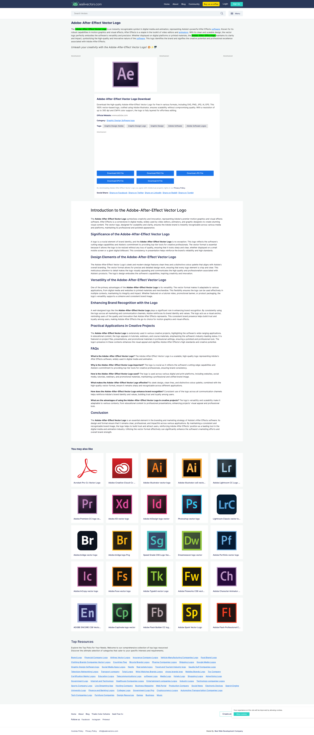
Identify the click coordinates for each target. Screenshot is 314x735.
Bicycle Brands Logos (139, 662)
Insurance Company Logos (145, 657)
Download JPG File (195, 173)
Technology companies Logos (210, 681)
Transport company (110, 671)
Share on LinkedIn (153, 192)
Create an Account (231, 714)
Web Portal (161, 685)
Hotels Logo (179, 676)
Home (167, 4)
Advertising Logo (214, 676)
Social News (197, 685)
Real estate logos (145, 667)
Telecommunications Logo (129, 676)
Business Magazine (144, 685)
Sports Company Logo (81, 685)
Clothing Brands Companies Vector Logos (91, 662)
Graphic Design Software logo (121, 120)
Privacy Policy (91, 731)
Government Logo (79, 681)
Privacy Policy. (180, 188)
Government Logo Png (143, 690)
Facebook (86, 719)
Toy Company (214, 671)
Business (150, 695)
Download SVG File (115, 173)
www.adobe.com (120, 115)
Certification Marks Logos (83, 676)
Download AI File (155, 181)
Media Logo (165, 676)
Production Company (179, 685)
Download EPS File (115, 181)
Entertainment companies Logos (161, 681)
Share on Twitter (136, 192)
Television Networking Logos (84, 671)
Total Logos (127, 671)
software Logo (151, 676)
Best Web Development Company (229, 731)
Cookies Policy (77, 731)
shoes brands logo (174, 671)
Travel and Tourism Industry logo (170, 667)
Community (194, 4)
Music (159, 695)
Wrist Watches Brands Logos (149, 671)
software (216, 29)
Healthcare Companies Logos (130, 681)
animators (183, 32)
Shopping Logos (195, 676)
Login (225, 4)
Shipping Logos (186, 662)
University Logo (78, 690)
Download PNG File (155, 173)
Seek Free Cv (117, 714)
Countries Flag (120, 662)
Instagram (96, 719)
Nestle (131, 667)
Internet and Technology (102, 681)
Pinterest (106, 719)
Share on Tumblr (186, 192)
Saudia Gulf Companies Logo (202, 667)
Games (140, 695)
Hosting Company (124, 685)
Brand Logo (76, 657)
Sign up (236, 4)
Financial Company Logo (96, 657)
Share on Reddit (170, 192)
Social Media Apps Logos (113, 667)
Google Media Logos (206, 662)
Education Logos (106, 676)
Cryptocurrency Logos (167, 690)
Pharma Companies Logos (164, 662)
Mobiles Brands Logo (195, 671)
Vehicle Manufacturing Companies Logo (179, 657)
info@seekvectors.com (108, 731)
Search (223, 14)
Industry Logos (187, 681)
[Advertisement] (81, 94)
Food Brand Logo (209, 657)
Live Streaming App (104, 685)
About (175, 4)
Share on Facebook (118, 192)
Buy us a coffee (211, 4)
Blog (183, 4)
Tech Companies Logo (81, 695)
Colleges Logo (124, 690)
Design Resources (125, 695)
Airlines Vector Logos (120, 657)
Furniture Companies (104, 695)
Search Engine (232, 685)
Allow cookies (241, 714)
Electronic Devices (214, 685)
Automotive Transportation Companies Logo (201, 690)
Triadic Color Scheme (101, 714)
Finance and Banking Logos (101, 690)
